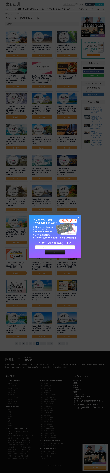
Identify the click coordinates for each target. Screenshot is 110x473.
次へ (55, 252)
